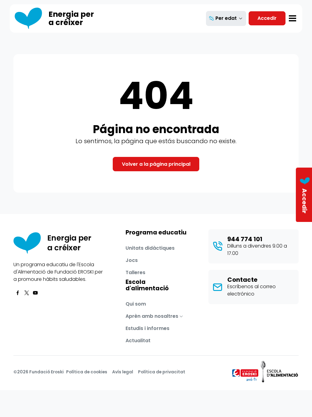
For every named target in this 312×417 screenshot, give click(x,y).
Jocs (132, 260)
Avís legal (122, 372)
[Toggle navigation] (292, 18)
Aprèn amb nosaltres (152, 316)
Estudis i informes (147, 328)
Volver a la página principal (156, 164)
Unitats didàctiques (150, 248)
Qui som (136, 303)
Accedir (267, 18)
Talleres (135, 272)
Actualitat (138, 340)
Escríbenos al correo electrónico (251, 290)
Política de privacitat (161, 372)
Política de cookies (86, 372)
